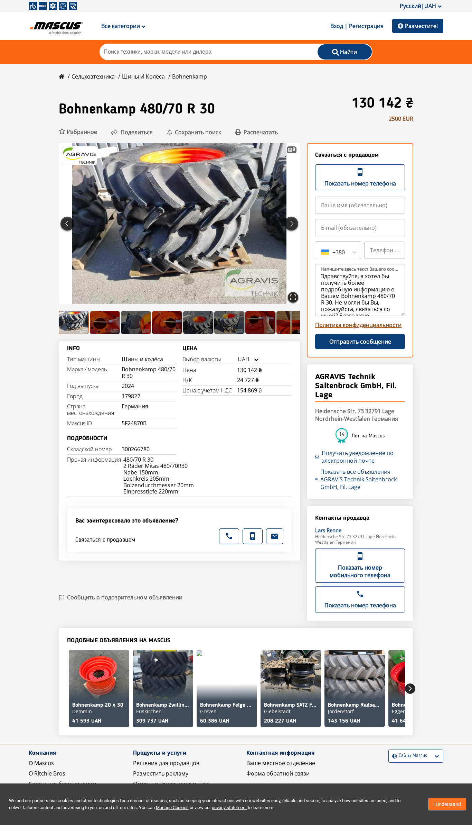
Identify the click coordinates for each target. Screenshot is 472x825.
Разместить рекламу (160, 773)
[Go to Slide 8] (291, 322)
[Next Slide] (291, 223)
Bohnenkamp (189, 76)
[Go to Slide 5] (198, 322)
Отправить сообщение (360, 341)
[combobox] (237, 359)
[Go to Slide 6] (229, 322)
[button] (78, 132)
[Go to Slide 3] (136, 322)
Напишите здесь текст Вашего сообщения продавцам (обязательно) (360, 269)
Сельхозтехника (93, 76)
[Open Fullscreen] (293, 297)
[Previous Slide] (67, 223)
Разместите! (421, 26)
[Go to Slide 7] (260, 322)
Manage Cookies (172, 807)
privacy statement (229, 807)
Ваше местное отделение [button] (280, 763)
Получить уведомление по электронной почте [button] (358, 456)
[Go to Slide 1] (74, 322)
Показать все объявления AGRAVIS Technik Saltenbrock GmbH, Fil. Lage (358, 479)
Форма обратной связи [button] (278, 773)
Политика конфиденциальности (358, 325)
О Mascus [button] (41, 763)
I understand (447, 804)
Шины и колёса (143, 76)
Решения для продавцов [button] (166, 763)
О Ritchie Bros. (48, 773)
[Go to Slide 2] (105, 322)
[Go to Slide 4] (167, 322)
